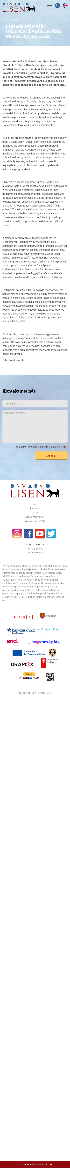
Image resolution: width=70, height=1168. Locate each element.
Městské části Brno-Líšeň (46, 569)
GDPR (64, 447)
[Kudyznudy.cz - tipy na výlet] (21, 630)
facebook (28, 534)
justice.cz (35, 508)
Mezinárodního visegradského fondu (21, 590)
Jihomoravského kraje (19, 569)
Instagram (17, 534)
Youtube (40, 534)
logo (35, 504)
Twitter (51, 534)
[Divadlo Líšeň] (18, 7)
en (65, 5)
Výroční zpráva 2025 (35, 521)
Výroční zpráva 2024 (35, 517)
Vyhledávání (57, 5)
